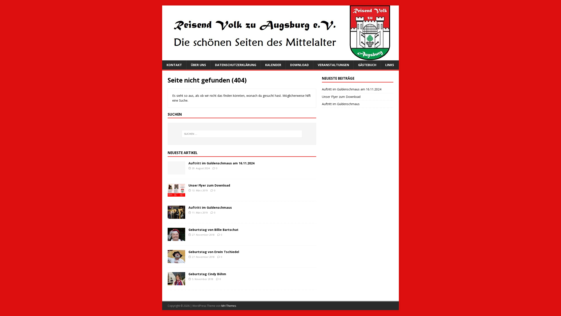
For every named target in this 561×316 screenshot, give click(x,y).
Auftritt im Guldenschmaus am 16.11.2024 (221, 163)
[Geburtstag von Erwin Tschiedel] (176, 261)
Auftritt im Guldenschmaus (210, 207)
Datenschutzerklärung (235, 65)
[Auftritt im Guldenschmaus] (176, 216)
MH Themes (228, 306)
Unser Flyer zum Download (209, 185)
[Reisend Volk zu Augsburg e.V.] (276, 58)
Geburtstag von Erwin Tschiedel (213, 252)
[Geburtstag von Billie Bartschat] (176, 238)
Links (389, 65)
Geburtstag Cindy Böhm (207, 274)
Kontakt (174, 65)
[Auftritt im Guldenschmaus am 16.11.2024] (176, 172)
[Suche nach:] (242, 134)
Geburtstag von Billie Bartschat (213, 230)
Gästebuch (367, 65)
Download (299, 65)
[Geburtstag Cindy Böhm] (176, 283)
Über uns (198, 65)
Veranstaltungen (333, 65)
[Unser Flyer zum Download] (176, 194)
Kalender (273, 65)
